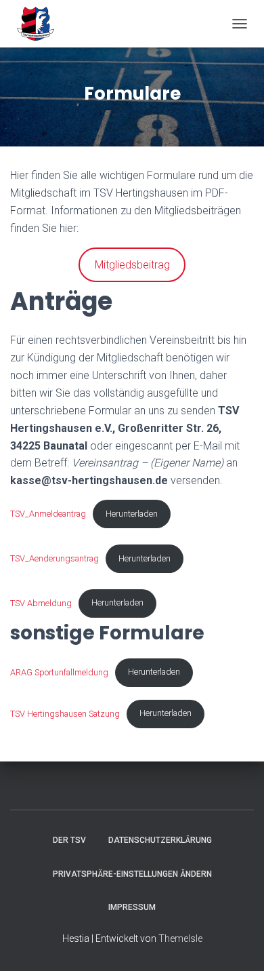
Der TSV (69, 840)
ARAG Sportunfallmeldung (59, 672)
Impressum (132, 907)
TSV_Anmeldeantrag (48, 514)
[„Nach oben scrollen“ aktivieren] (237, 944)
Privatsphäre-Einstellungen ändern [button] (132, 874)
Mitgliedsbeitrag (132, 264)
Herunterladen (132, 514)
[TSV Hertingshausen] (40, 24)
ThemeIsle (180, 938)
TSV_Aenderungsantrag (54, 558)
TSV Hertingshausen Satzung (65, 713)
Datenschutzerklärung (160, 840)
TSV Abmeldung (41, 602)
